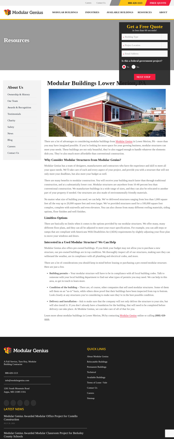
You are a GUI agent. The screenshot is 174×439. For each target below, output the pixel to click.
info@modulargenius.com (17, 380)
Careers (90, 393)
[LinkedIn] (33, 403)
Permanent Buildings (96, 367)
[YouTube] (26, 403)
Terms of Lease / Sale (97, 382)
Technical (91, 372)
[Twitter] (6, 403)
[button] (115, 3)
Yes (137, 67)
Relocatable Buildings (97, 361)
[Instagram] (13, 403)
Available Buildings (96, 377)
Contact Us (92, 388)
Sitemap (91, 398)
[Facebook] (20, 403)
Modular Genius (124, 141)
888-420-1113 (11, 373)
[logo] (24, 10)
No (128, 67)
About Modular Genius (97, 356)
